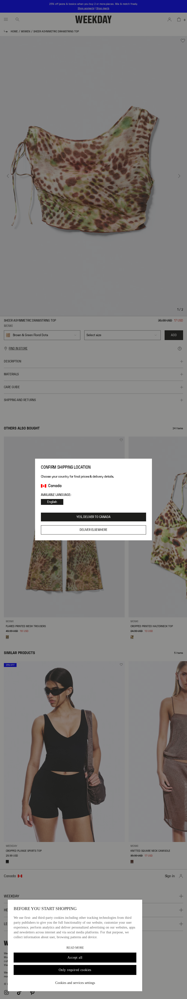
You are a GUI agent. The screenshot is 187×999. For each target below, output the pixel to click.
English (52, 502)
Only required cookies (75, 970)
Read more (75, 947)
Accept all (74, 957)
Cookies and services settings (75, 983)
